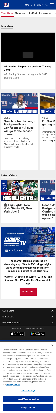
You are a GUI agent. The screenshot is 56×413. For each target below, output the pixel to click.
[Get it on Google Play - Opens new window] (38, 335)
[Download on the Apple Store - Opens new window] (17, 334)
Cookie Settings (28, 390)
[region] (28, 378)
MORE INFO (28, 291)
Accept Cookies (28, 407)
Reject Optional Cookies (28, 399)
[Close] (52, 348)
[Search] (46, 5)
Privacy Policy (36, 384)
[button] (28, 55)
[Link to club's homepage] (6, 3)
